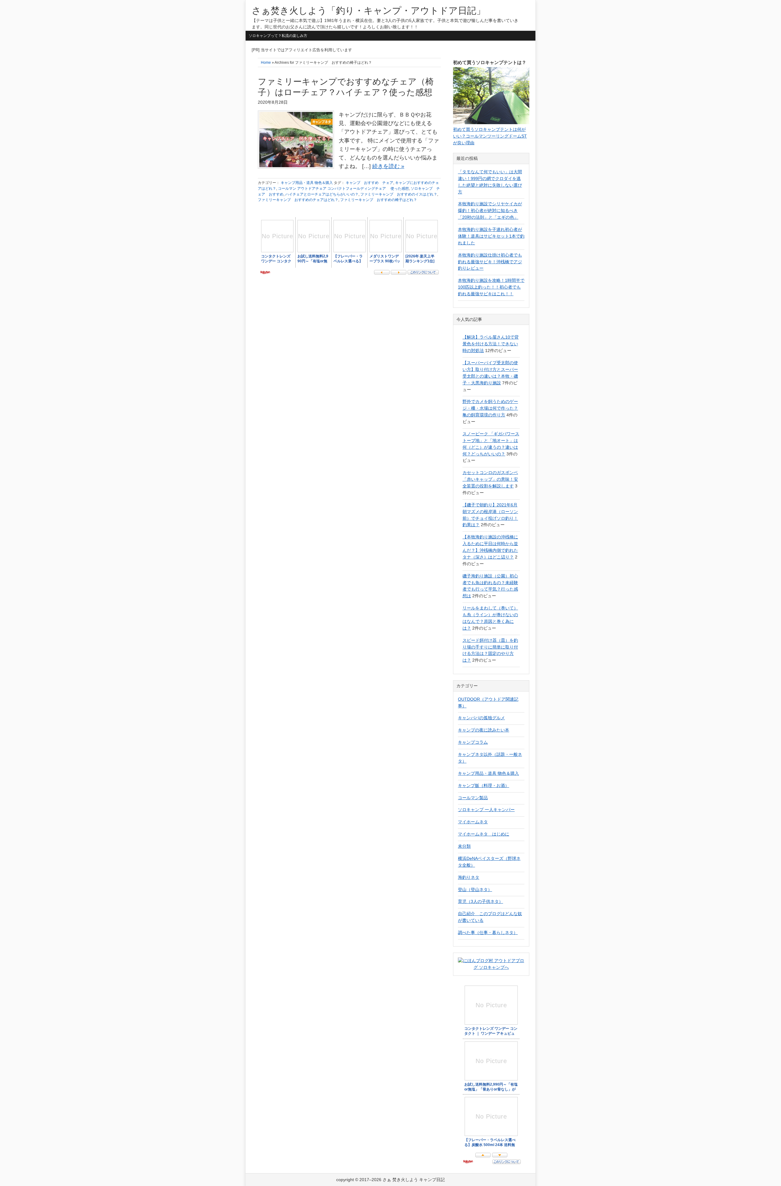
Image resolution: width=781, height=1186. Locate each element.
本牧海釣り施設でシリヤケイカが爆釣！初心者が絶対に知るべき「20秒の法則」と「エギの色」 (490, 210)
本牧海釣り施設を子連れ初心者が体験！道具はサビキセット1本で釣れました (491, 236)
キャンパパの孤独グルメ (481, 717)
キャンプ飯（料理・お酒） (483, 785)
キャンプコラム (473, 742)
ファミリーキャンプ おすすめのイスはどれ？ (398, 194)
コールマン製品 (473, 797)
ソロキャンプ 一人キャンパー (486, 809)
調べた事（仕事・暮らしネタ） (488, 932)
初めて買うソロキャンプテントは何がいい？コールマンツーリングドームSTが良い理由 (490, 136)
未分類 (464, 846)
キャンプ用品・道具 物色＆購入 (307, 183)
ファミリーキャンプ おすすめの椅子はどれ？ (378, 200)
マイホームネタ (473, 821)
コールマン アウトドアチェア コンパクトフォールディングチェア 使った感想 (343, 188)
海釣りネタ (468, 877)
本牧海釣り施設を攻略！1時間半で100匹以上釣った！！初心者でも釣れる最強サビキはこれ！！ (491, 287)
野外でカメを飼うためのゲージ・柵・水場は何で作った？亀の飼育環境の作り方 (490, 408)
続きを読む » (388, 166)
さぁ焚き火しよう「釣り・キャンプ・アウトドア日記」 (368, 10)
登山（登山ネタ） (475, 889)
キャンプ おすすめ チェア (369, 183)
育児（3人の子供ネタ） (480, 901)
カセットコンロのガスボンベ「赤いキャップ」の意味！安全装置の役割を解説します (490, 479)
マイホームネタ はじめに (483, 834)
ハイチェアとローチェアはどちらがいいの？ (321, 194)
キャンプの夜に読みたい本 (483, 730)
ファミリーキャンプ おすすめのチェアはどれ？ (298, 200)
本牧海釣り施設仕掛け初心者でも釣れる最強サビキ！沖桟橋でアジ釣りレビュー (490, 262)
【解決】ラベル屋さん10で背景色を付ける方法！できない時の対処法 (490, 344)
